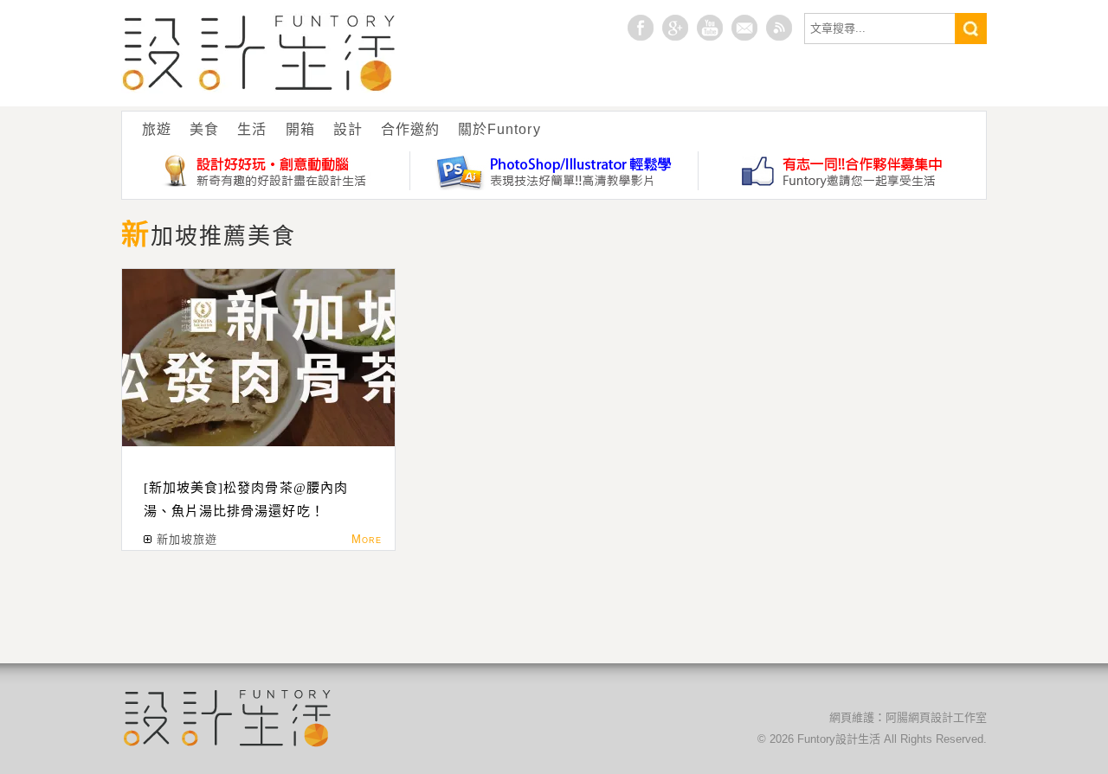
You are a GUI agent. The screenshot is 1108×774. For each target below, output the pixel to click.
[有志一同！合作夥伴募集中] (842, 170)
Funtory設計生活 (259, 53)
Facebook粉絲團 (641, 28)
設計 (348, 129)
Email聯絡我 (744, 28)
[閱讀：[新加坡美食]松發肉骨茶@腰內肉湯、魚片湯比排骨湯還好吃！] (258, 357)
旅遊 (156, 129)
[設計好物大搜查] (266, 170)
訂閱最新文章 (779, 28)
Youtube (710, 28)
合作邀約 (410, 129)
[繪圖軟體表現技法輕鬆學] (554, 170)
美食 (204, 129)
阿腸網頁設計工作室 (936, 717)
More (366, 539)
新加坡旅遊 (187, 539)
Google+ (675, 28)
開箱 (300, 129)
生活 (252, 129)
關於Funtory (499, 129)
